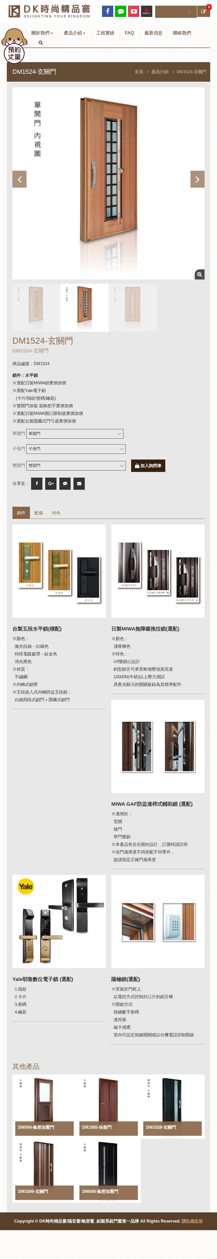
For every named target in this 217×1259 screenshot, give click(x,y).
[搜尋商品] (41, 42)
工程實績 (105, 33)
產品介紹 (74, 33)
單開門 (18, 433)
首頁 (139, 71)
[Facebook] (107, 11)
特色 (56, 512)
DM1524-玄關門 (192, 71)
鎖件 (21, 512)
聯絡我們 (182, 33)
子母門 (18, 448)
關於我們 (42, 33)
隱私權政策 (192, 1221)
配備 (38, 512)
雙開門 (18, 465)
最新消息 (153, 33)
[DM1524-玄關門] (108, 183)
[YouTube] (133, 11)
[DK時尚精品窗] (49, 10)
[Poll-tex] (146, 11)
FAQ (129, 33)
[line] (120, 11)
